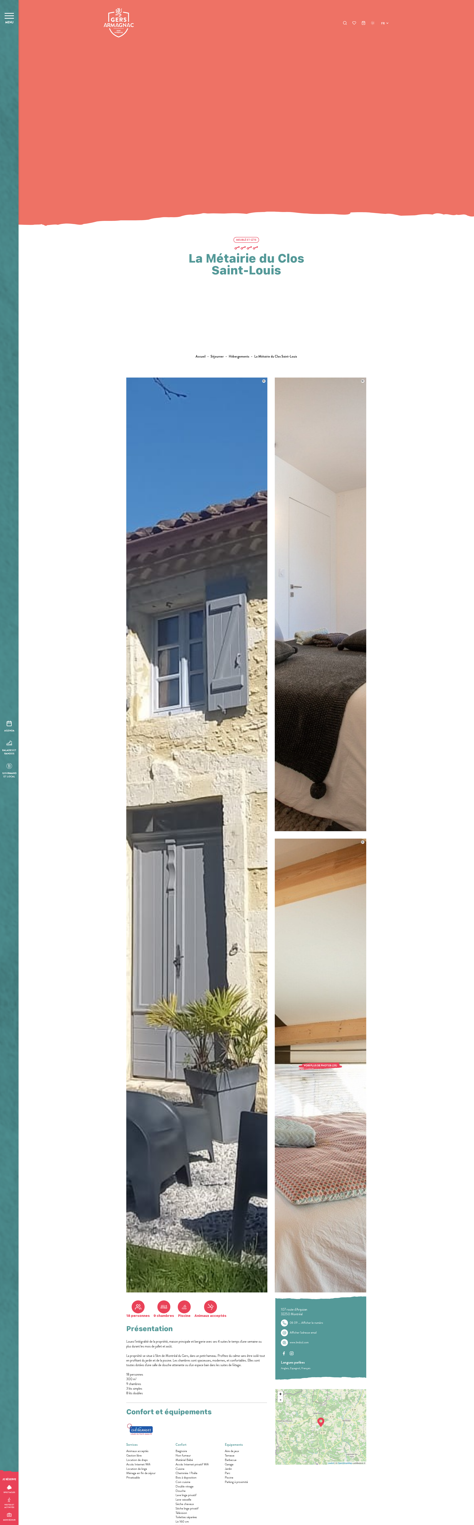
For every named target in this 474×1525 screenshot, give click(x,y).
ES (383, 36)
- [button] (280, 1399)
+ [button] (280, 1394)
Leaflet (331, 1462)
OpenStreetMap (345, 1462)
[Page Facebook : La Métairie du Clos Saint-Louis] (284, 1353)
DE (383, 32)
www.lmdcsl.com (299, 1342)
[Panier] (363, 23)
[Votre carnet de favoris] (354, 23)
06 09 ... (306, 1323)
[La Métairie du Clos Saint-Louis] (196, 1291)
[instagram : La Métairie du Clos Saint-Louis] (292, 1353)
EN (383, 28)
